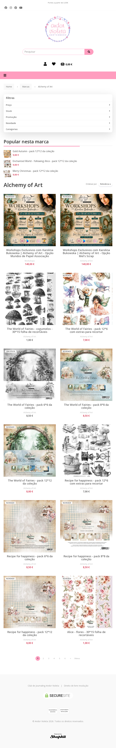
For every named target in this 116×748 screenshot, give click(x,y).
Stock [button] (9, 111)
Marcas (25, 86)
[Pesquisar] (88, 52)
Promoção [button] (11, 117)
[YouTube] (20, 7)
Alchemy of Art (23, 185)
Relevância (105, 184)
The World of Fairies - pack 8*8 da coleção (86, 406)
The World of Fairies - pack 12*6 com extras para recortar (86, 330)
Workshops (30, 261)
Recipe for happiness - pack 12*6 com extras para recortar (86, 482)
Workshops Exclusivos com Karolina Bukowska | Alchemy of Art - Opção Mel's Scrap (86, 253)
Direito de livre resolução (76, 685)
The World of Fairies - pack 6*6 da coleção (29, 406)
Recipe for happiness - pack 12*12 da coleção (29, 633)
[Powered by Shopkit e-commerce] (58, 737)
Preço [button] (9, 104)
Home (9, 86)
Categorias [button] (12, 129)
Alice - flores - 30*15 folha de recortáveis (86, 633)
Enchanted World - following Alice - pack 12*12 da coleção (45, 161)
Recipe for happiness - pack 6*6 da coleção (30, 557)
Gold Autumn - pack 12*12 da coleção (33, 151)
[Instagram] (11, 7)
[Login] (45, 64)
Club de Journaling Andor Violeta (43, 685)
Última (77, 658)
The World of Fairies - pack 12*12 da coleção (30, 482)
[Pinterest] (15, 7)
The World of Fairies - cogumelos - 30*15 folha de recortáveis (30, 330)
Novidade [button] (11, 123)
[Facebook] (6, 7)
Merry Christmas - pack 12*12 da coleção (35, 171)
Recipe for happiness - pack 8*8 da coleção (86, 557)
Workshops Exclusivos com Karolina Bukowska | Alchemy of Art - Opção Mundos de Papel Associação (29, 253)
